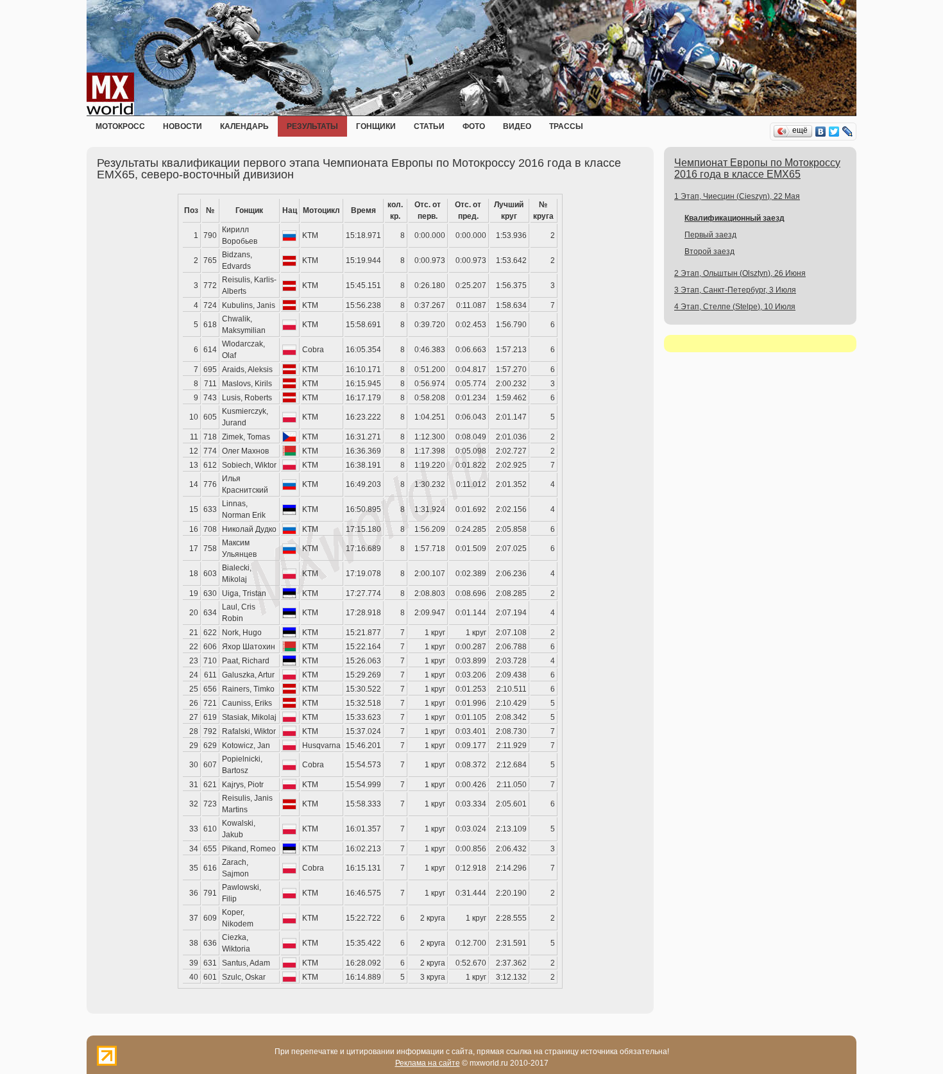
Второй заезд (709, 251)
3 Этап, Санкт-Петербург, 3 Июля (735, 290)
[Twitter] (834, 131)
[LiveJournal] (847, 131)
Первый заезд (710, 234)
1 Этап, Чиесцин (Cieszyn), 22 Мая (737, 196)
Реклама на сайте (427, 1063)
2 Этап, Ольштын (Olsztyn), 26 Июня (740, 273)
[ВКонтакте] (821, 131)
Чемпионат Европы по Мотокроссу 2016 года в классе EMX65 (757, 168)
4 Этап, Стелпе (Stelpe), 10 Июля (734, 306)
